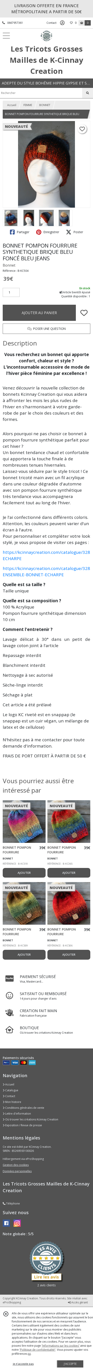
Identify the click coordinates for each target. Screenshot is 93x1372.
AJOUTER (24, 873)
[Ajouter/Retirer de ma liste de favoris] (83, 312)
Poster (77, 232)
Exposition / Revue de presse (23, 1125)
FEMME (27, 105)
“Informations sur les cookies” (60, 1346)
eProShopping (12, 1302)
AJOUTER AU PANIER (39, 312)
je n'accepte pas (23, 1364)
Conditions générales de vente (24, 1108)
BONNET (44, 105)
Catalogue (11, 1090)
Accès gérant (79, 1302)
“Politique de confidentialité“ (37, 1350)
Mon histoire (13, 1102)
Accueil (11, 105)
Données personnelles (17, 1171)
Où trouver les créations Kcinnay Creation (31, 1119)
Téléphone (12, 1203)
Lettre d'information (18, 1113)
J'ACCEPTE (70, 1364)
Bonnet (9, 265)
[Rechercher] (87, 93)
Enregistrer (50, 232)
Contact (51, 23)
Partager (22, 232)
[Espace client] (62, 22)
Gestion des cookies (16, 1165)
